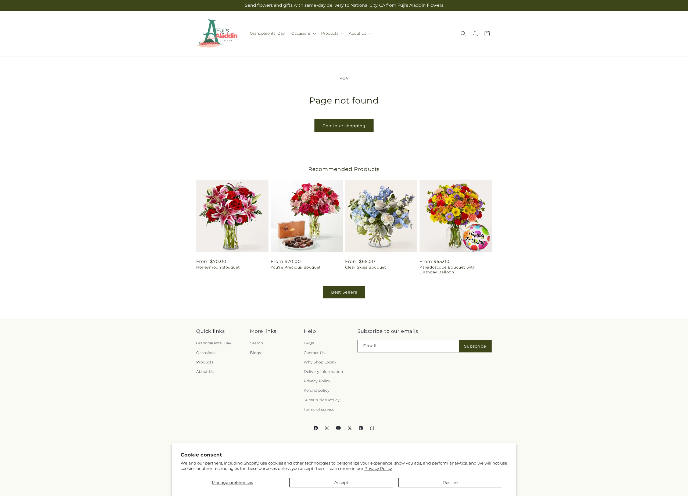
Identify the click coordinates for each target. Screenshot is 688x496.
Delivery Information (323, 371)
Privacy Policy (378, 468)
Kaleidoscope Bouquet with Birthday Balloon (447, 269)
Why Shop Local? (320, 362)
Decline (450, 482)
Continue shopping (344, 125)
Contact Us (314, 352)
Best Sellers (344, 292)
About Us (205, 371)
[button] (303, 33)
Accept (341, 482)
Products (204, 362)
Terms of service (319, 409)
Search (256, 343)
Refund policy (316, 390)
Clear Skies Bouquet (365, 267)
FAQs (309, 343)
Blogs (255, 352)
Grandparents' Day (213, 343)
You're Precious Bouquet (296, 267)
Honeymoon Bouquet (218, 267)
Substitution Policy (322, 400)
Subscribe (475, 346)
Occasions (206, 352)
